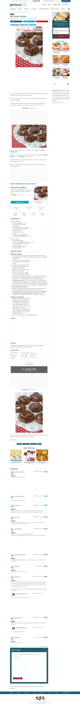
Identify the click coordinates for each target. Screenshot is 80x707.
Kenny (15, 566)
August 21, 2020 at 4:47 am (39, 637)
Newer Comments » (44, 646)
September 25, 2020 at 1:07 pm (38, 576)
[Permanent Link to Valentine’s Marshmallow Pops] (29, 460)
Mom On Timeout (66, 1)
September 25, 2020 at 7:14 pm (38, 593)
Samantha (17, 617)
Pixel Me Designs (42, 703)
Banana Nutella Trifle (57, 78)
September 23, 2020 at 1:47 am (38, 617)
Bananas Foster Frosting (16, 462)
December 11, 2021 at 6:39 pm (39, 554)
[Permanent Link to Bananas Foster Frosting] (16, 460)
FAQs (21, 0)
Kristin (16, 637)
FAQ (34, 692)
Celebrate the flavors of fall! (42, 463)
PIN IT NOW (25, 108)
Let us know (28, 370)
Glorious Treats (19, 5)
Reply (46, 471)
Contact (26, 0)
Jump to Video (24, 24)
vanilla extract (23, 234)
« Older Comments (13, 646)
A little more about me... (57, 102)
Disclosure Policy (34, 18)
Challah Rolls (56, 64)
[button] (11, 195)
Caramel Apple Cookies (65, 65)
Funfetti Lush (65, 51)
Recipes (12, 14)
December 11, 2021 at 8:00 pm (39, 528)
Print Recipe (33, 24)
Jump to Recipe (15, 24)
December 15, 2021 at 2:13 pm (39, 471)
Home (13, 0)
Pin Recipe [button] (39, 202)
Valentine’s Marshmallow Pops (29, 463)
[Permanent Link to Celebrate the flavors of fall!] (42, 460)
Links (49, 692)
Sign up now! (51, 0)
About (17, 0)
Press (57, 692)
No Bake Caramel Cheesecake (56, 52)
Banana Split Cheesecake (65, 78)
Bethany (22, 156)
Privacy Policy (66, 692)
